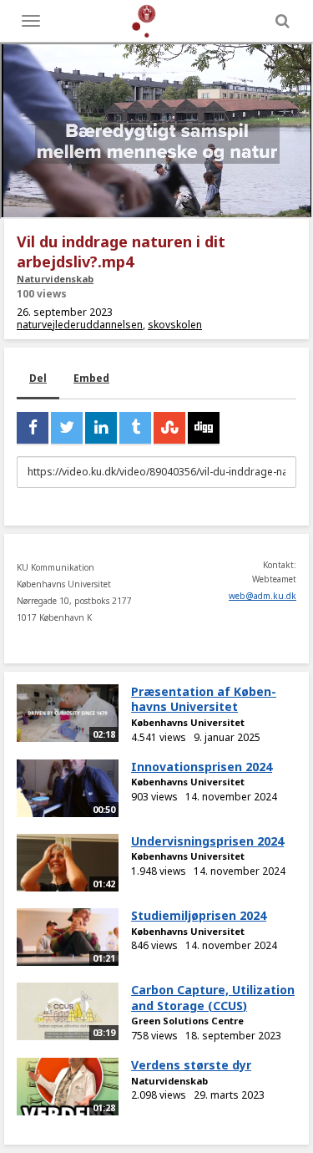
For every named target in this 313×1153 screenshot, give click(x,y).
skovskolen (175, 324)
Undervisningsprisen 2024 (207, 841)
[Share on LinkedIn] (101, 428)
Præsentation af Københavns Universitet (203, 699)
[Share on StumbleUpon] (169, 428)
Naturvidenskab (55, 278)
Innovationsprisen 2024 (201, 767)
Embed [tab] (91, 378)
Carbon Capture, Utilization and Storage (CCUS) (213, 997)
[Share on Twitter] (67, 428)
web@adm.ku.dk (262, 596)
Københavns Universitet (188, 722)
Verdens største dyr (191, 1065)
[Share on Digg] (204, 428)
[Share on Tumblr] (135, 428)
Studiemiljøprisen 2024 (198, 915)
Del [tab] (38, 378)
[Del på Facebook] (32, 428)
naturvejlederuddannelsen (80, 324)
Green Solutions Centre (187, 1020)
